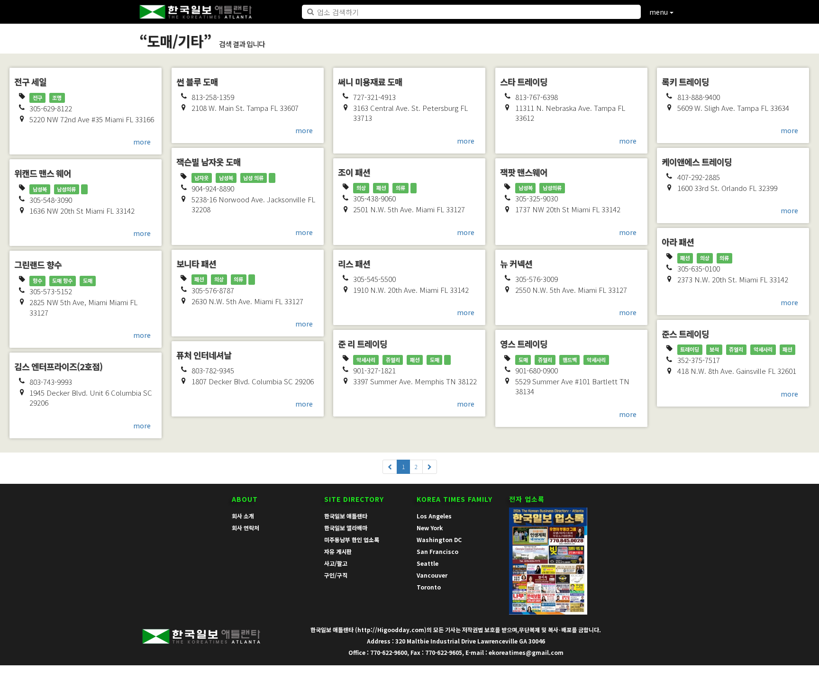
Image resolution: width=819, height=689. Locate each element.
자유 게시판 (338, 551)
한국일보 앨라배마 (345, 528)
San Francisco (437, 551)
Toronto (429, 587)
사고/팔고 (335, 563)
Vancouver (432, 575)
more (142, 141)
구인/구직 (335, 575)
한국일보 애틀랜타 (345, 516)
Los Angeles (434, 516)
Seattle (427, 563)
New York (430, 528)
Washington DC (439, 539)
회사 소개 (243, 516)
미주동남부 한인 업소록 (351, 539)
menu (659, 12)
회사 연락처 (245, 528)
